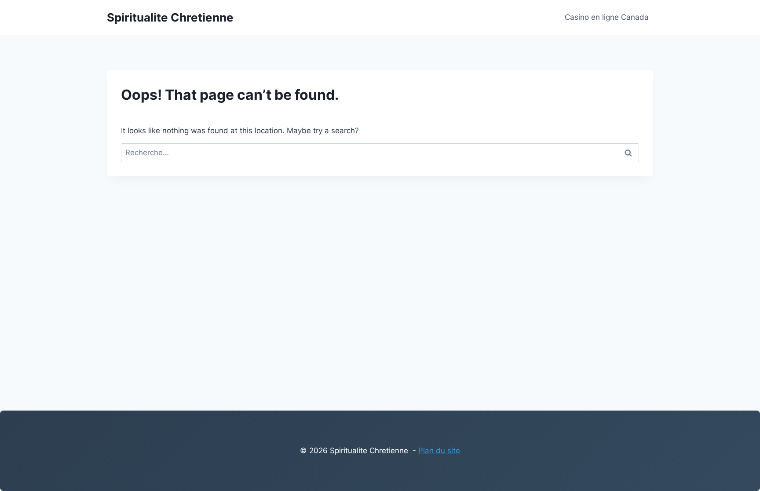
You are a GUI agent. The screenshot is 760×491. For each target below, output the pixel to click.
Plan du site (439, 450)
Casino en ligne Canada (607, 17)
